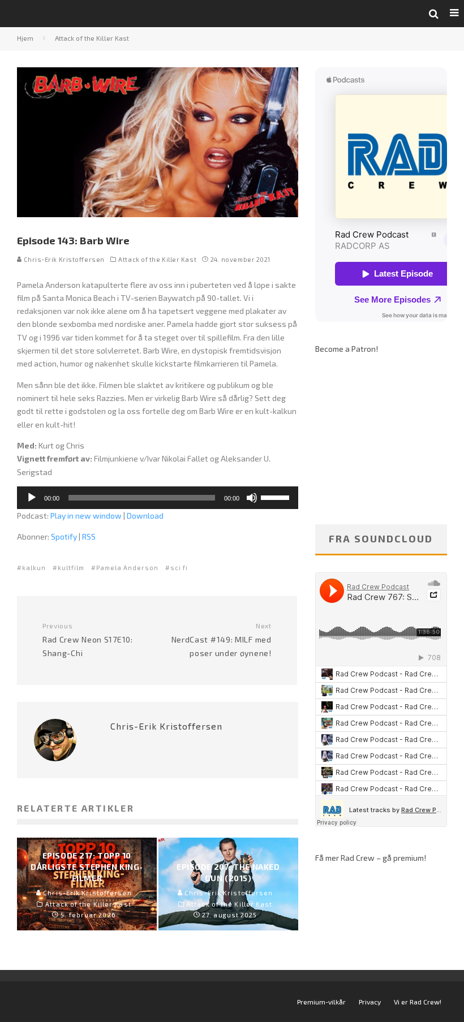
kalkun (34, 567)
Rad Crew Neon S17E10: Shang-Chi (87, 640)
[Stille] (251, 497)
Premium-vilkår (321, 1001)
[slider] (277, 496)
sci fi (179, 567)
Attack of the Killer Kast (157, 259)
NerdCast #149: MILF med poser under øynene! (221, 640)
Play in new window (86, 515)
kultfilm (71, 567)
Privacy (370, 1001)
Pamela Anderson (127, 567)
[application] (157, 497)
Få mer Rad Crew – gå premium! (370, 858)
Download (145, 515)
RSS (89, 536)
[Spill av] (31, 497)
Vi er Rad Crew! (417, 1001)
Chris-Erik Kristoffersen (63, 259)
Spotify (64, 536)
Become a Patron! (346, 348)
